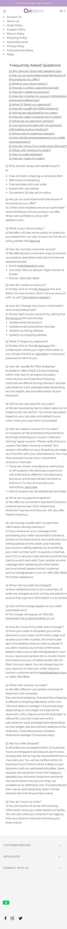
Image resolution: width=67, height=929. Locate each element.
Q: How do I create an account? (29, 92)
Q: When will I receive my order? (30, 150)
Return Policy (15, 33)
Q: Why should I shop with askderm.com (35, 71)
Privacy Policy (15, 46)
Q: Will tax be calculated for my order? (33, 112)
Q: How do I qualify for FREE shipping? (34, 108)
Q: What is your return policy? (28, 83)
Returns (34, 240)
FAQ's (10, 54)
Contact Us (14, 17)
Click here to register (35, 297)
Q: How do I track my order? (27, 158)
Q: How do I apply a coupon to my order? (35, 116)
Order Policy (15, 25)
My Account (42, 289)
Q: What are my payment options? (31, 121)
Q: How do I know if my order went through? (38, 146)
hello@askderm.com (30, 265)
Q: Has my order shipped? (25, 154)
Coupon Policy (16, 29)
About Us (13, 21)
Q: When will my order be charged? (32, 133)
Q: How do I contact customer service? (34, 87)
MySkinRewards (17, 42)
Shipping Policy (17, 37)
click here (41, 353)
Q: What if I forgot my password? (30, 104)
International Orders (20, 50)
